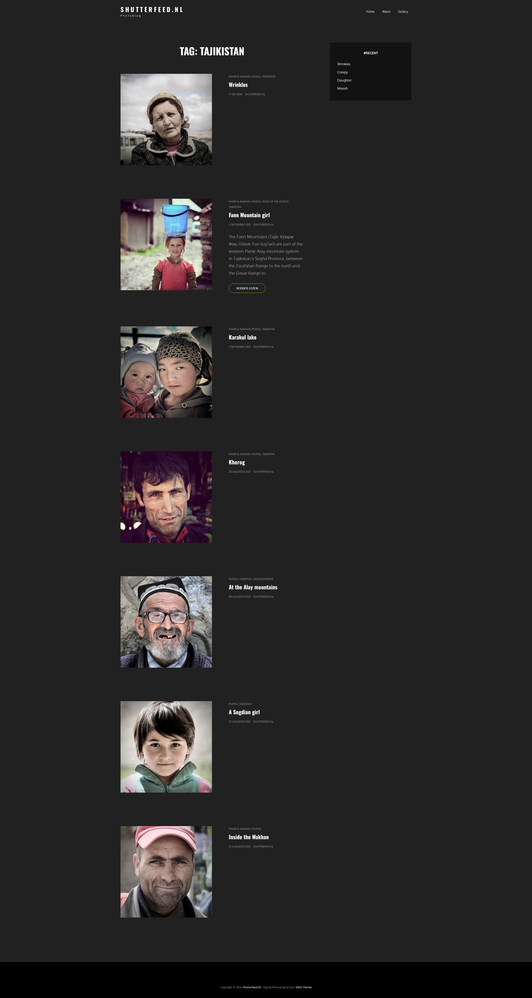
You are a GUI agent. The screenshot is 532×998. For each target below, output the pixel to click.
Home (370, 11)
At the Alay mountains (253, 587)
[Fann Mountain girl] (166, 244)
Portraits (268, 76)
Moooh (342, 88)
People (256, 76)
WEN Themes (304, 987)
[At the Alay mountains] (166, 622)
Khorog (237, 462)
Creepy (342, 72)
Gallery (403, 11)
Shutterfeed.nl (152, 9)
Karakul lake (242, 337)
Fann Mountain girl (249, 215)
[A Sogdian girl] (166, 747)
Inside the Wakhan (249, 837)
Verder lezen (251, 289)
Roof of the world (275, 201)
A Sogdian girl (244, 712)
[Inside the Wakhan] (166, 872)
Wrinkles (238, 84)
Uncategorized (263, 579)
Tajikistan (235, 206)
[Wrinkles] (166, 119)
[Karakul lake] (166, 372)
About (386, 11)
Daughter (344, 80)
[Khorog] (166, 497)
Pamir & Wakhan (240, 76)
